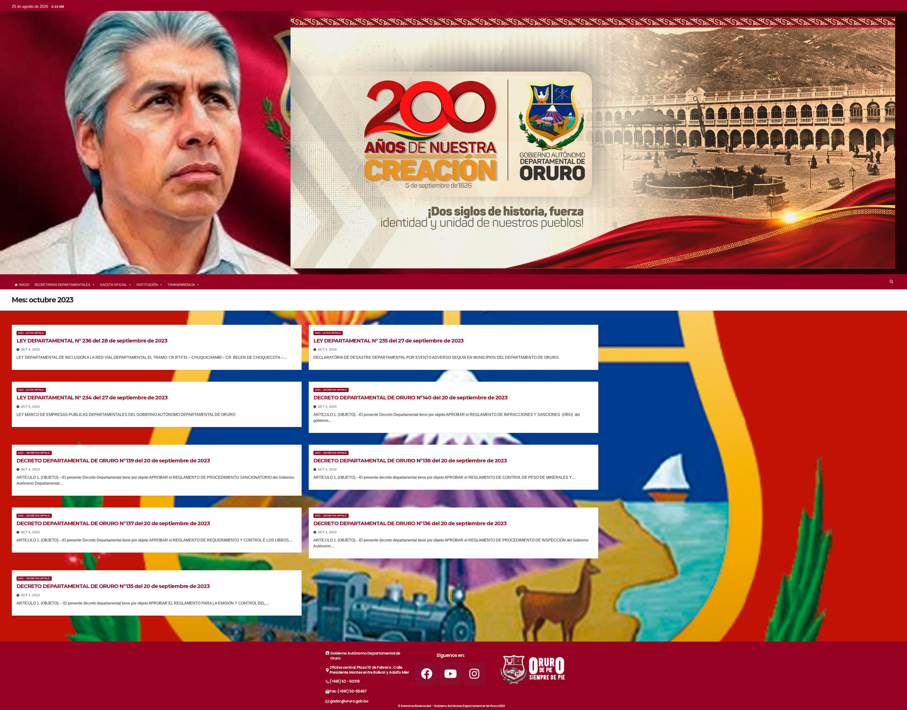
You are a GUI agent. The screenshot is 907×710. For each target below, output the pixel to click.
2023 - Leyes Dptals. (31, 333)
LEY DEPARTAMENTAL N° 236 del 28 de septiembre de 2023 (92, 341)
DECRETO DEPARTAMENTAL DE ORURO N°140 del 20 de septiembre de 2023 (410, 397)
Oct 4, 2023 (30, 349)
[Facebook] (426, 673)
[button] (891, 282)
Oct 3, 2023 (327, 532)
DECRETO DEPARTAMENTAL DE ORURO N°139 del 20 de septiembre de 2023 (113, 460)
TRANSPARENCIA (181, 285)
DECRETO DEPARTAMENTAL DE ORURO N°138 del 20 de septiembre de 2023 (410, 460)
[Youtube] (450, 673)
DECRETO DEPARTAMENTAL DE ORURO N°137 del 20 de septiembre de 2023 (113, 523)
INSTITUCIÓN (147, 285)
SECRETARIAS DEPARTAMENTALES (62, 285)
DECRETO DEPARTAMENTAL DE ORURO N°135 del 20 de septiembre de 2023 (113, 586)
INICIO (24, 285)
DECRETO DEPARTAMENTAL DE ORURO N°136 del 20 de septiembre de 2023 (410, 523)
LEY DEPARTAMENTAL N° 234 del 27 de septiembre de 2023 (92, 397)
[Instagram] (474, 673)
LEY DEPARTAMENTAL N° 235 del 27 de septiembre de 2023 (388, 341)
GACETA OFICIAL (113, 285)
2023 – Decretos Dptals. (331, 390)
